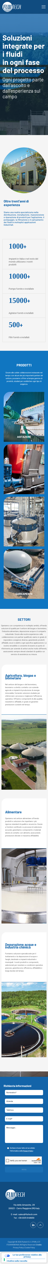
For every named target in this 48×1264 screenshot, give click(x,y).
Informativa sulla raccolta (15, 1261)
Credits (39, 1245)
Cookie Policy (30, 1248)
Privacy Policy (28, 1151)
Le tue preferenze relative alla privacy (27, 1255)
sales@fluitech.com (27, 1214)
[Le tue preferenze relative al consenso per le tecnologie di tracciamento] (4, 1259)
